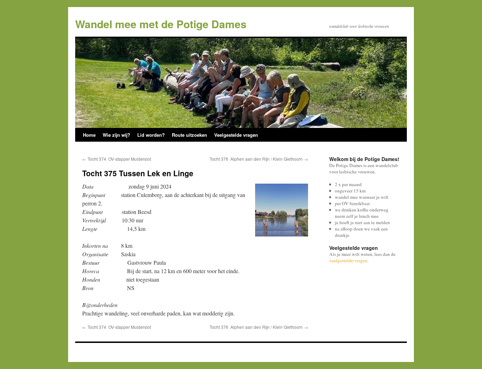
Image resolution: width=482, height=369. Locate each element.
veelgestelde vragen (348, 260)
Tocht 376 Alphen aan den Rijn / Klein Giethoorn (259, 159)
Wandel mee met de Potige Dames (161, 23)
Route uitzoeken (189, 134)
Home (89, 134)
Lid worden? (151, 134)
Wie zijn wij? (116, 134)
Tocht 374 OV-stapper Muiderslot (116, 159)
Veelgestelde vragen (236, 134)
